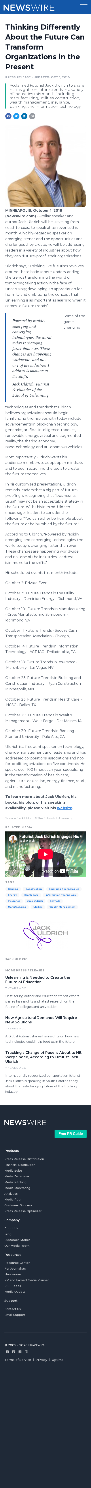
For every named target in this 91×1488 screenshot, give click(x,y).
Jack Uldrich (35, 901)
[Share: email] (32, 116)
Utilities (37, 907)
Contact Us (12, 1309)
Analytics (11, 1193)
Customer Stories (17, 1240)
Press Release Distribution (24, 1159)
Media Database (16, 1176)
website (64, 808)
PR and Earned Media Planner (26, 1280)
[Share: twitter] (16, 116)
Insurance (14, 901)
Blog (7, 1234)
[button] (83, 7)
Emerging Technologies (64, 889)
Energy (12, 895)
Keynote (55, 901)
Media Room (13, 1199)
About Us (11, 1228)
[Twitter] (13, 1352)
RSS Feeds (12, 1286)
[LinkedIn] (20, 1352)
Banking (13, 889)
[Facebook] (7, 1352)
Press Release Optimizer (23, 1211)
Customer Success (18, 1205)
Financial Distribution (19, 1164)
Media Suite (13, 1170)
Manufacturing (17, 907)
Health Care (31, 895)
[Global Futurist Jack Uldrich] (45, 206)
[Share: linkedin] (24, 116)
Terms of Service (17, 1360)
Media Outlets (14, 1291)
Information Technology (61, 895)
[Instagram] (26, 1352)
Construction (33, 889)
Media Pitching (15, 1182)
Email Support (14, 1314)
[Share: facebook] (8, 116)
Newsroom (12, 1274)
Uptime (58, 1360)
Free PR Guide (71, 1134)
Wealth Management (62, 907)
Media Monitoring (17, 1188)
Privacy (41, 1360)
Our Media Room (17, 1245)
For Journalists (15, 1268)
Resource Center (17, 1262)
